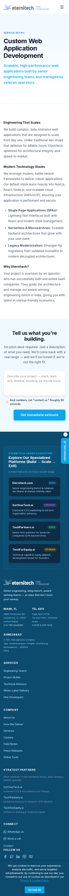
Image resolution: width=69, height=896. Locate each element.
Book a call (14, 838)
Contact (8, 845)
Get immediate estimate (39, 415)
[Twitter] (11, 856)
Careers (8, 737)
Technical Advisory (15, 684)
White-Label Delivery (16, 690)
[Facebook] (5, 856)
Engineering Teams (15, 670)
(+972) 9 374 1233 (42, 625)
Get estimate (65, 453)
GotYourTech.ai (13, 787)
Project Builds (12, 677)
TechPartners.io (13, 797)
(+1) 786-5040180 (13, 625)
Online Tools (11, 757)
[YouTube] (31, 856)
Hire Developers (13, 697)
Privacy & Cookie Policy (34, 880)
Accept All (34, 889)
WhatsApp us (15, 831)
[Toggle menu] (61, 7)
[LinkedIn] (18, 856)
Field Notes (11, 744)
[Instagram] (24, 856)
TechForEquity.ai (14, 807)
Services (9, 730)
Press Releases (13, 750)
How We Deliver (13, 724)
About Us (9, 717)
